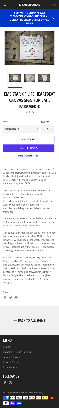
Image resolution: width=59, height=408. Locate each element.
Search (6, 346)
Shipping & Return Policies (17, 351)
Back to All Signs (31, 320)
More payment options (28, 155)
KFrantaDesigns (29, 5)
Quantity (45, 122)
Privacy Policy (10, 362)
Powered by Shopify (34, 392)
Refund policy (10, 367)
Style (5, 122)
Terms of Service (11, 357)
